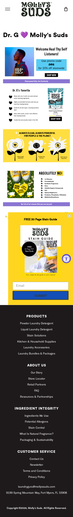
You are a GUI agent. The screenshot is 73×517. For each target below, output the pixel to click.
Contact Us (36, 459)
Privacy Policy (36, 477)
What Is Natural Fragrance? (37, 434)
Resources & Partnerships (36, 397)
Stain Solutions (36, 335)
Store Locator (36, 379)
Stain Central (36, 428)
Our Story (36, 372)
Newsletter (36, 465)
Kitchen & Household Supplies (36, 341)
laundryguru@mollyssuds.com (36, 487)
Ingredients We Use (37, 416)
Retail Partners (36, 384)
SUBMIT (40, 295)
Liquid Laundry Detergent (36, 329)
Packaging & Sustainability (36, 440)
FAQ (36, 391)
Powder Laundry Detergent (36, 323)
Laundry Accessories (36, 347)
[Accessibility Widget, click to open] (66, 258)
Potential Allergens (36, 422)
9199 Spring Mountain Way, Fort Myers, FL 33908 (36, 493)
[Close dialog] (69, 216)
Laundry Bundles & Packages (36, 353)
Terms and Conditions (36, 471)
